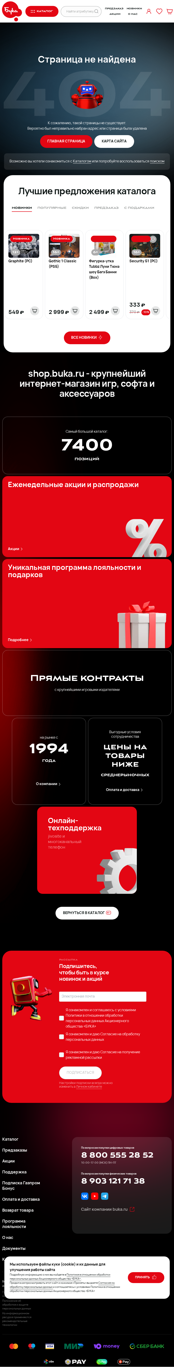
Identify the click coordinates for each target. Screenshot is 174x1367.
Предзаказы (14, 1151)
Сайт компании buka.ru (104, 1210)
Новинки (134, 8)
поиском (157, 161)
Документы (14, 1249)
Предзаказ (114, 8)
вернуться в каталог (84, 913)
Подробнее (18, 640)
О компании (46, 784)
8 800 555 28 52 (117, 1155)
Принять (142, 1277)
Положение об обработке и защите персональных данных (16, 1305)
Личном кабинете (89, 1087)
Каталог (10, 1140)
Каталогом (82, 161)
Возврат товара (18, 1211)
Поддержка (14, 1172)
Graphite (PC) (20, 261)
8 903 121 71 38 (113, 1181)
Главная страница (66, 141)
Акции (114, 14)
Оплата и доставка (122, 790)
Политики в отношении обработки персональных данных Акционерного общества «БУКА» (97, 1021)
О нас (132, 14)
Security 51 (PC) (143, 261)
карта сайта (114, 141)
